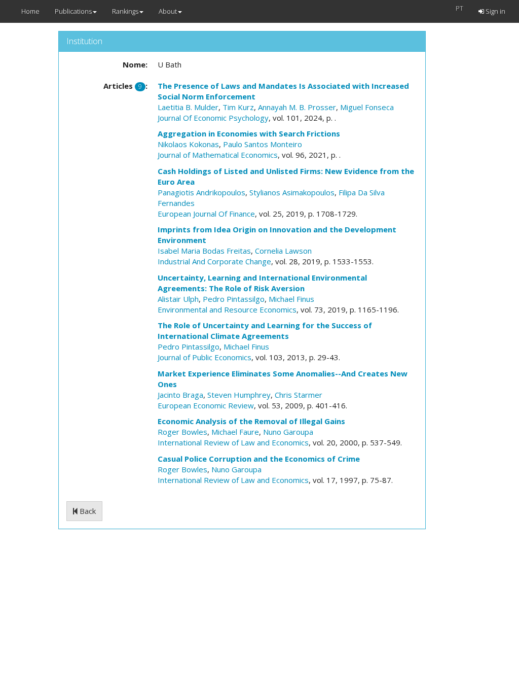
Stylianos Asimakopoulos (292, 192)
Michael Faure (235, 432)
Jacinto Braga (180, 395)
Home (30, 11)
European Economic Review (206, 405)
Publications (73, 11)
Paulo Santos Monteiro (262, 144)
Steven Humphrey (239, 395)
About (168, 11)
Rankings (125, 11)
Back (87, 511)
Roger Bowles (182, 432)
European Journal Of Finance (206, 214)
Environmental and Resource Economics (227, 309)
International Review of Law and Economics (233, 442)
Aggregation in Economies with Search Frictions (249, 133)
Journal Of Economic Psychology (213, 118)
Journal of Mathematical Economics (218, 155)
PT (459, 8)
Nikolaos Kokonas (188, 144)
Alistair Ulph (178, 299)
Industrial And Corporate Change (214, 261)
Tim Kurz (238, 107)
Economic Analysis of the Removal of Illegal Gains (251, 421)
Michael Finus (291, 299)
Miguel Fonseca (367, 107)
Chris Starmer (298, 395)
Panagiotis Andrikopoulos (201, 192)
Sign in (494, 11)
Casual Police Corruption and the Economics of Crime (259, 459)
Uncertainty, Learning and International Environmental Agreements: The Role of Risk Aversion (262, 282)
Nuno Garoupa (288, 432)
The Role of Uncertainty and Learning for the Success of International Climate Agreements (265, 330)
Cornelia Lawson (283, 251)
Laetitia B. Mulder (188, 107)
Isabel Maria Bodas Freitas (204, 251)
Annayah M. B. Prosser (297, 107)
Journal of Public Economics (204, 357)
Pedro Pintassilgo (234, 299)
